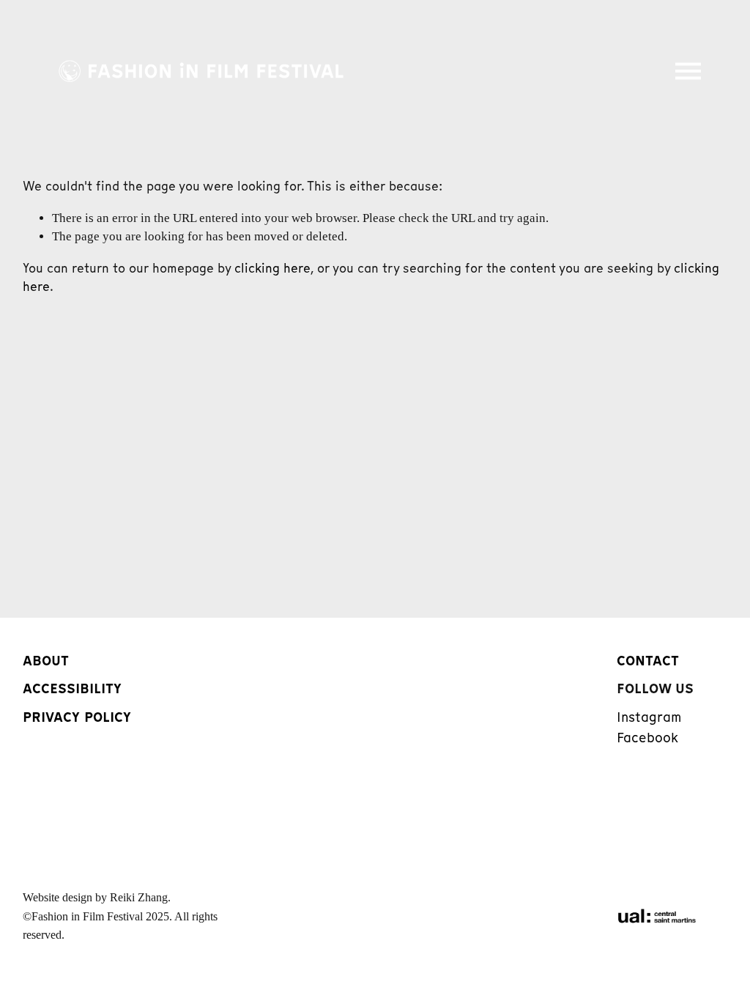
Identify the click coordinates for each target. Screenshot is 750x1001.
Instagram (649, 717)
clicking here (272, 268)
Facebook (647, 737)
